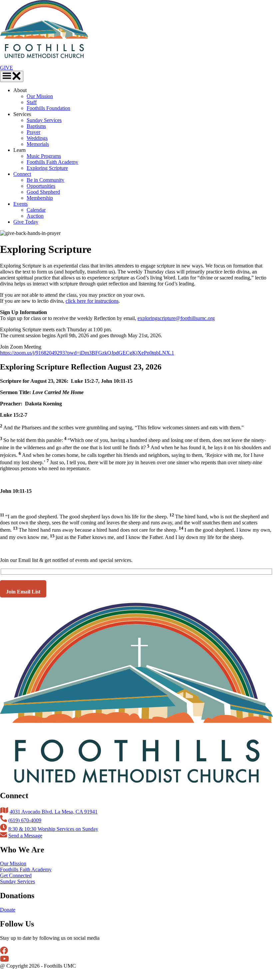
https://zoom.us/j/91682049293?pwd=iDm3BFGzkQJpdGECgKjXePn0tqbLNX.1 (87, 353)
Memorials (38, 144)
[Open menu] (11, 76)
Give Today (25, 222)
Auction (35, 216)
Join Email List (23, 591)
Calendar (36, 210)
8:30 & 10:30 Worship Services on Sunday (53, 829)
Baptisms (36, 126)
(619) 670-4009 (24, 820)
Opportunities (41, 186)
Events (20, 204)
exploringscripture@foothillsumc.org (176, 318)
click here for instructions (92, 301)
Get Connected (16, 875)
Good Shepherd (43, 192)
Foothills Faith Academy (52, 162)
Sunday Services (44, 120)
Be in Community (45, 180)
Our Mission (40, 96)
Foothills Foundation (48, 108)
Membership (40, 198)
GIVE (6, 67)
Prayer (33, 132)
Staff (32, 102)
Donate (7, 910)
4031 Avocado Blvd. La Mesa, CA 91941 (54, 811)
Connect (22, 174)
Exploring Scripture (47, 168)
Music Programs (44, 156)
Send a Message (25, 835)
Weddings (37, 138)
